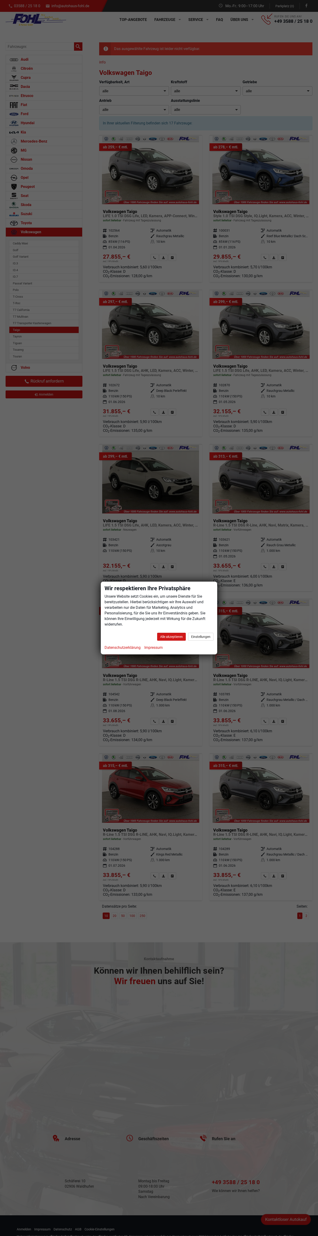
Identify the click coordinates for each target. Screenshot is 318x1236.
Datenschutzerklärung (123, 647)
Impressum (153, 647)
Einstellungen (200, 637)
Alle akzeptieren (171, 637)
